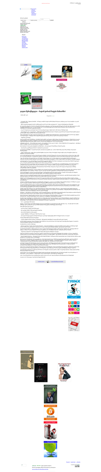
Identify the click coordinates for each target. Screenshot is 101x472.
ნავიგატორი (33, 8)
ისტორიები (33, 11)
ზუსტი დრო (24, 36)
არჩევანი (33, 10)
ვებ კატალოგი (25, 44)
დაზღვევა (24, 46)
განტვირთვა (33, 13)
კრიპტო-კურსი (25, 47)
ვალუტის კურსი (25, 39)
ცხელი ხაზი (24, 43)
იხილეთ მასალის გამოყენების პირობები (40, 469)
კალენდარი (24, 37)
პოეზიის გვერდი (41, 261)
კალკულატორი (25, 38)
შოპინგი (33, 12)
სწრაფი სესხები (25, 40)
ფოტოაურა (33, 14)
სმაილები (24, 45)
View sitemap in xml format (50, 471)
